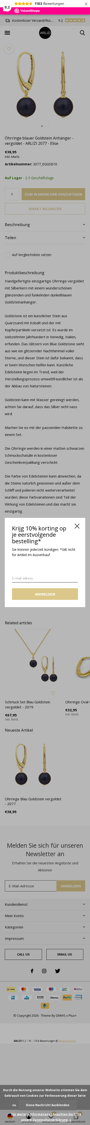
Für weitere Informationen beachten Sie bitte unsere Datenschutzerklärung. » (46, 1117)
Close (77, 526)
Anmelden (45, 594)
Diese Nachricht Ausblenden (47, 1105)
